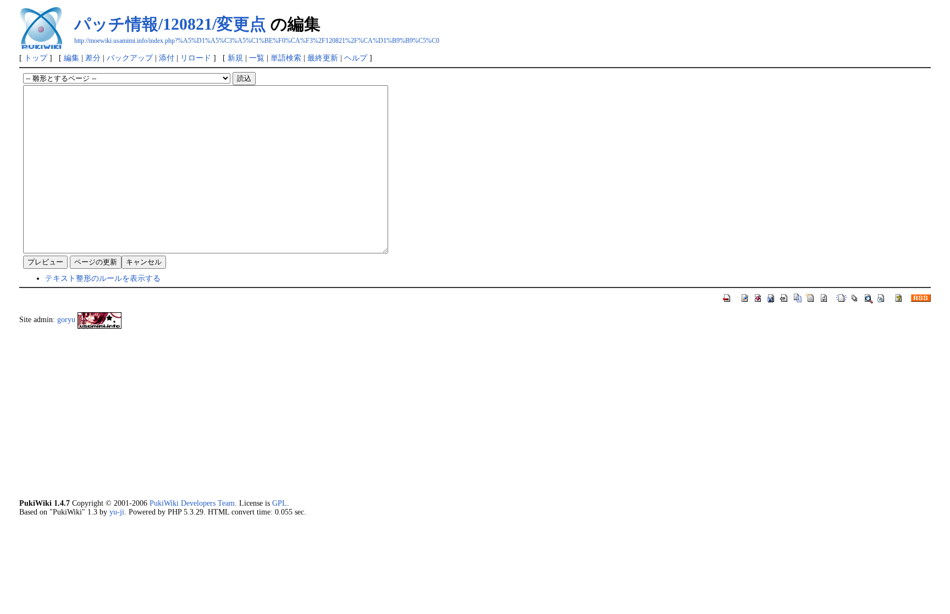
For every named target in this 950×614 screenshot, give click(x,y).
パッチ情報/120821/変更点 (170, 24)
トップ (35, 57)
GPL (279, 503)
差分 (93, 57)
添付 (166, 57)
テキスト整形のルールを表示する (103, 278)
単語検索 (285, 57)
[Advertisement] (349, 413)
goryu (66, 319)
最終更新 (322, 57)
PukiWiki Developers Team (192, 503)
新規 (235, 57)
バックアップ (130, 57)
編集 (71, 57)
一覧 (256, 57)
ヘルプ (355, 57)
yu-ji (116, 511)
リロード (195, 57)
